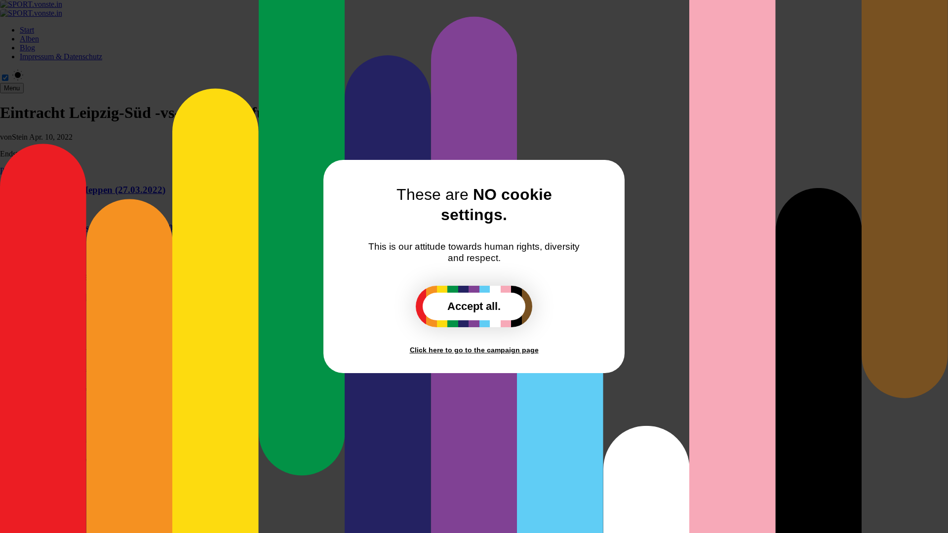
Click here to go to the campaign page (474, 350)
